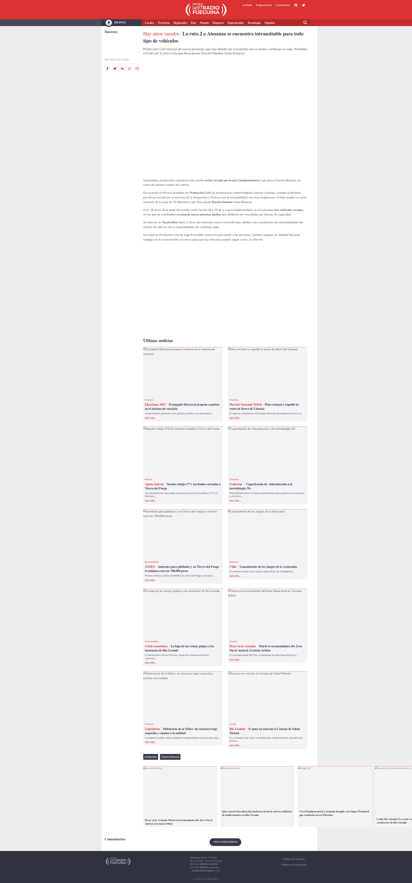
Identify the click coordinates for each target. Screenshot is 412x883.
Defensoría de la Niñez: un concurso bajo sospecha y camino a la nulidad (182, 676)
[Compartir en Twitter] (115, 68)
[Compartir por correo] (137, 68)
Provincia (164, 23)
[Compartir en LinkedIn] (122, 68)
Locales (149, 23)
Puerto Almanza (170, 756)
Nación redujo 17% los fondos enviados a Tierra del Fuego (180, 429)
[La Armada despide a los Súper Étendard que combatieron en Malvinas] (335, 796)
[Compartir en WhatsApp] (130, 68)
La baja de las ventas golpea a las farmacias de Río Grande (180, 591)
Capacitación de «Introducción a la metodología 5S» (260, 429)
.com (206, 870)
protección (151, 756)
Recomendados (152, 562)
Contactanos (283, 5)
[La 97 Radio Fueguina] (206, 9)
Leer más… (150, 418)
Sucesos (111, 31)
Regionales (180, 23)
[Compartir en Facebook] (107, 68)
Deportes (218, 23)
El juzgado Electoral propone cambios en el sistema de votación (177, 352)
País (193, 23)
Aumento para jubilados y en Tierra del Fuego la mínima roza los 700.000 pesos (181, 514)
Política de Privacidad (293, 865)
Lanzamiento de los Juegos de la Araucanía (255, 511)
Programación (264, 5)
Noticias (148, 480)
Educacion (234, 480)
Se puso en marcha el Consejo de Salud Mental (258, 673)
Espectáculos (236, 23)
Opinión (270, 23)
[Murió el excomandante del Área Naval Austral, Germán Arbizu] (180, 796)
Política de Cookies (294, 859)
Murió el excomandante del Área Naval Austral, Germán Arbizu (263, 593)
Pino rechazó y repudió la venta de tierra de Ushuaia (261, 349)
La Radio (247, 5)
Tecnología (254, 23)
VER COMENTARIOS (225, 842)
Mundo (204, 23)
